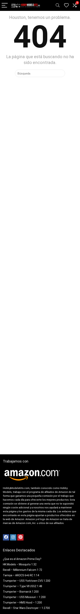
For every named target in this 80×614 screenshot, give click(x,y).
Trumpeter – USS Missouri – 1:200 (24, 597)
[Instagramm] (13, 537)
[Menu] (4, 5)
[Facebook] (6, 537)
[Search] (57, 5)
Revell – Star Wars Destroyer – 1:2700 (26, 608)
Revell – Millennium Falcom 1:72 (22, 569)
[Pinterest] (20, 537)
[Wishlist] (66, 5)
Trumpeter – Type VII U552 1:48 (22, 586)
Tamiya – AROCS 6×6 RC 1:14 (21, 575)
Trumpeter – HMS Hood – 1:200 (22, 602)
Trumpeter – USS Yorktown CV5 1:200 (26, 580)
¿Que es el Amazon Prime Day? (22, 559)
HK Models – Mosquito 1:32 (20, 564)
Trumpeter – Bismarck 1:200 (21, 591)
